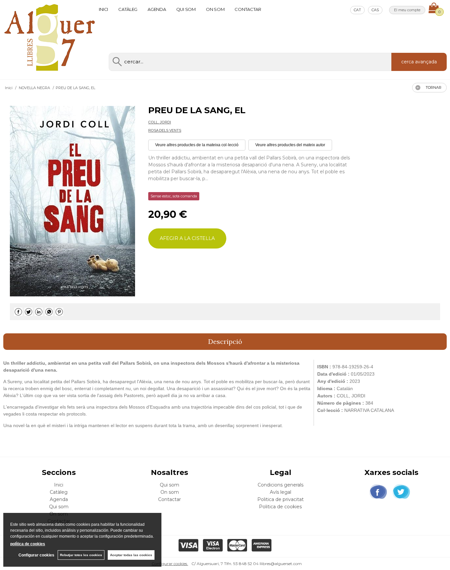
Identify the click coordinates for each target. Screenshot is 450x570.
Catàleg (127, 9)
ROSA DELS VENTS (164, 130)
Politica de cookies (280, 507)
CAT (357, 10)
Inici (103, 9)
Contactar (248, 9)
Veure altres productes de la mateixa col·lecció (197, 145)
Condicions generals (280, 485)
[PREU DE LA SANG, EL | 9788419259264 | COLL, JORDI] (72, 201)
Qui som (186, 9)
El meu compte (407, 10)
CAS (375, 10)
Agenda (157, 9)
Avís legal (280, 492)
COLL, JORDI (159, 122)
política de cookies (27, 544)
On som (215, 9)
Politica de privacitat (280, 499)
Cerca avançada (419, 62)
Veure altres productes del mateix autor (290, 145)
